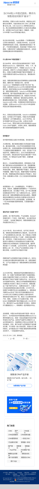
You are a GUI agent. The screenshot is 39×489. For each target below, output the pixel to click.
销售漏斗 (27, 446)
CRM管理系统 (13, 438)
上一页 (12, 339)
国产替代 (10, 446)
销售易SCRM (25, 457)
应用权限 (34, 472)
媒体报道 (19, 335)
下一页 (25, 339)
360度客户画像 (25, 450)
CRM (10, 431)
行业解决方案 (13, 442)
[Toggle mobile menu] (35, 3)
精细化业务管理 (12, 454)
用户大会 (14, 461)
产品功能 (19, 472)
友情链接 (15, 474)
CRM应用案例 (13, 435)
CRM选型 (26, 431)
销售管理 (19, 446)
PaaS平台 (13, 450)
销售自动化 (25, 454)
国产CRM (16, 431)
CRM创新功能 (25, 435)
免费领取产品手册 (19, 386)
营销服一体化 (25, 442)
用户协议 (8, 474)
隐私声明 (26, 472)
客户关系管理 (13, 457)
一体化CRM (26, 438)
